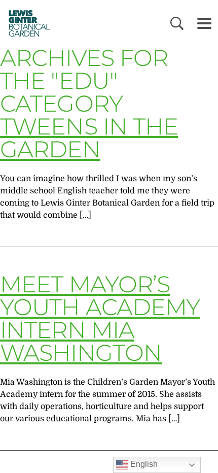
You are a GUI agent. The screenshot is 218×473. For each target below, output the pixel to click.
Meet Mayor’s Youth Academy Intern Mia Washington (100, 318)
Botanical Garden (26, 23)
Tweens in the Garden (89, 137)
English (143, 464)
